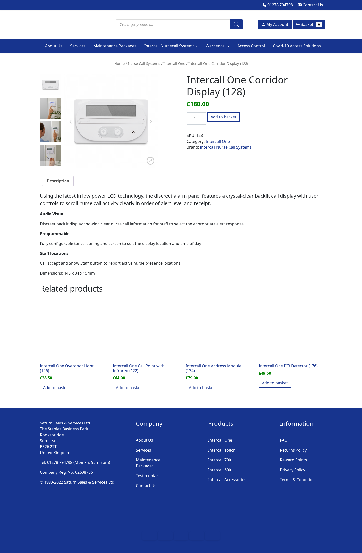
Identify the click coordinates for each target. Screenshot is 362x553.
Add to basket (223, 117)
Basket (310, 24)
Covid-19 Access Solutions (297, 46)
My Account (276, 24)
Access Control (251, 46)
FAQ (284, 440)
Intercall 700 (219, 460)
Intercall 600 (219, 469)
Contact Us (312, 5)
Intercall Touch (222, 450)
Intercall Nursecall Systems (169, 46)
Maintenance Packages (114, 46)
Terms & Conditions (298, 479)
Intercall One (174, 63)
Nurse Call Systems (144, 63)
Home (119, 63)
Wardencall (216, 46)
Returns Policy (293, 450)
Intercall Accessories (227, 479)
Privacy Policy (292, 469)
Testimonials (147, 475)
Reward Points (293, 460)
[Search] (236, 24)
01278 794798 (279, 5)
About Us (53, 46)
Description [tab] (58, 181)
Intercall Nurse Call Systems (226, 147)
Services (77, 46)
